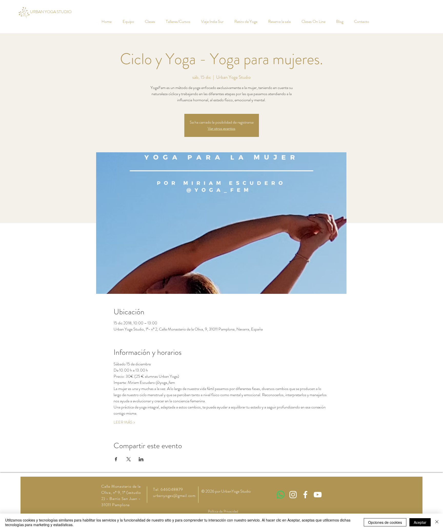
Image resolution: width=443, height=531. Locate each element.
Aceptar (420, 522)
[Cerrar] (437, 522)
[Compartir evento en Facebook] (116, 459)
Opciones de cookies (385, 522)
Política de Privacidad (223, 511)
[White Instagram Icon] (293, 494)
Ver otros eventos (221, 128)
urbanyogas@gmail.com (174, 495)
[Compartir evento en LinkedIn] (141, 459)
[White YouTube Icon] (318, 494)
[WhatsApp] (281, 494)
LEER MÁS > (124, 422)
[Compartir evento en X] (128, 459)
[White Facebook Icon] (305, 494)
